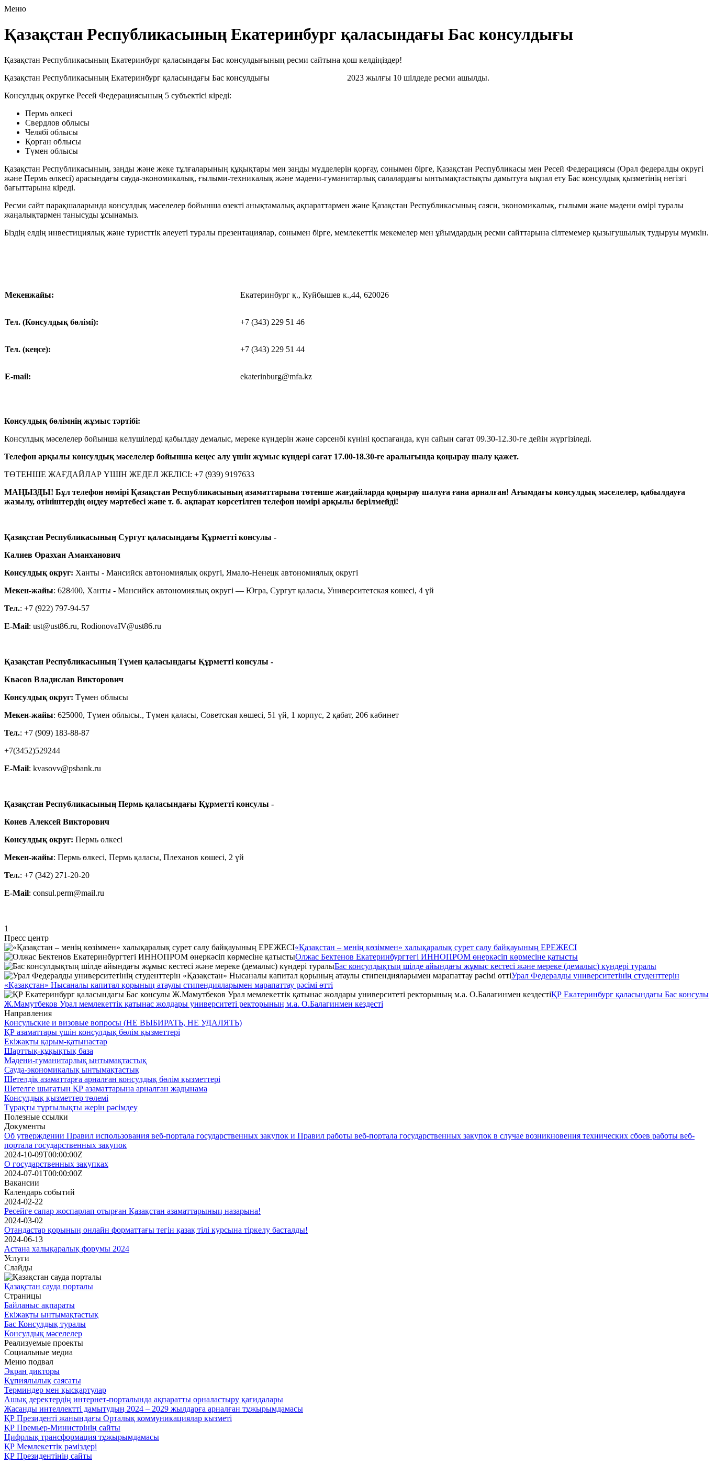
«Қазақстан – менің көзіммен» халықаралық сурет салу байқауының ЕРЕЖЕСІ (436, 947)
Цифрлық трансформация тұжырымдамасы (81, 1437)
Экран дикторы (32, 1371)
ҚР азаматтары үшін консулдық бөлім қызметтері (92, 1032)
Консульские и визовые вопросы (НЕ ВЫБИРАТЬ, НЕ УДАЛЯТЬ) (123, 1022)
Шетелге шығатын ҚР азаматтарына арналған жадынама (105, 1088)
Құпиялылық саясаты (42, 1380)
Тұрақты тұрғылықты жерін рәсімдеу (71, 1107)
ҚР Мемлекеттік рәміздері (50, 1446)
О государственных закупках (56, 1163)
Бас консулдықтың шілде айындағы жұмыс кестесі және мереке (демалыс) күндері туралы (495, 966)
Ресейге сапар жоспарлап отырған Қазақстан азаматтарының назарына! (132, 1211)
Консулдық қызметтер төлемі (56, 1098)
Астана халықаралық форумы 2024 (66, 1248)
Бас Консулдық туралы (45, 1324)
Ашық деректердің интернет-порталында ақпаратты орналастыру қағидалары (143, 1399)
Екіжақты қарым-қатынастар (55, 1041)
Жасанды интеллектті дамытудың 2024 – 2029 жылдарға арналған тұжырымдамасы (153, 1408)
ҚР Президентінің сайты (48, 1455)
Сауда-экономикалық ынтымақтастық (71, 1069)
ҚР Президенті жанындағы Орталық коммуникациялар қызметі (118, 1418)
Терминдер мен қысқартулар (55, 1389)
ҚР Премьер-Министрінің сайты (62, 1427)
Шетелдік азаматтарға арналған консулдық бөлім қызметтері (112, 1079)
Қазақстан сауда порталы (48, 1286)
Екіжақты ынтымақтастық (51, 1314)
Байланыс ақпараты (39, 1305)
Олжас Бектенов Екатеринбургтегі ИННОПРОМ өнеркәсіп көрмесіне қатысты (436, 956)
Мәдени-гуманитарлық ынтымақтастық (75, 1060)
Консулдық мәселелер (43, 1333)
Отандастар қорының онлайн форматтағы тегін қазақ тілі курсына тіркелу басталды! (156, 1229)
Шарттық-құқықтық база (48, 1050)
